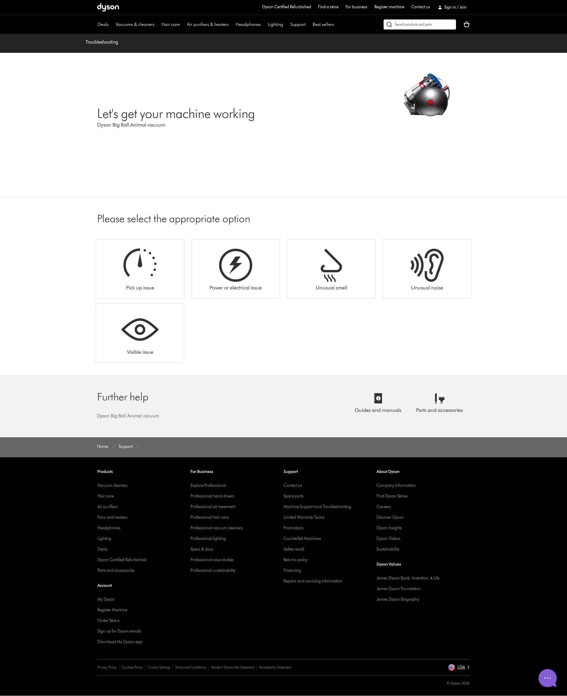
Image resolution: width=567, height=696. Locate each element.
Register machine (389, 6)
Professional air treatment (212, 506)
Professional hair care (209, 517)
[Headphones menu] (264, 24)
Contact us (420, 6)
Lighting (275, 24)
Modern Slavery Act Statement (232, 667)
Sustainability (388, 549)
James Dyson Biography (398, 599)
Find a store (328, 6)
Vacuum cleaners (112, 485)
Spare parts (294, 496)
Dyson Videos (388, 538)
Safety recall (294, 549)
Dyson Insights (389, 527)
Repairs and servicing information (313, 581)
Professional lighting (208, 538)
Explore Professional (208, 485)
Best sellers (323, 24)
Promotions (294, 527)
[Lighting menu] (286, 24)
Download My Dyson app (119, 641)
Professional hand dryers (212, 496)
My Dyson (106, 599)
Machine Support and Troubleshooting (317, 506)
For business (356, 6)
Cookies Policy (132, 667)
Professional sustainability (212, 570)
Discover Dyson (390, 517)
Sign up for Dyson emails (119, 631)
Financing (292, 570)
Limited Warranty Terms (304, 517)
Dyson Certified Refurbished (286, 6)
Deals (103, 24)
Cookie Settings (159, 667)
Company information (396, 485)
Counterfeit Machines (302, 538)
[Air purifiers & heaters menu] (231, 24)
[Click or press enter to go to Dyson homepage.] (108, 7)
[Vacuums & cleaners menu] (157, 24)
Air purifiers (107, 506)
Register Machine (112, 610)
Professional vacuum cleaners (216, 527)
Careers (384, 506)
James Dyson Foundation (399, 588)
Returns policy (295, 559)
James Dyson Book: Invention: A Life (408, 578)
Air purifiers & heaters (208, 24)
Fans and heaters (112, 517)
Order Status (108, 620)
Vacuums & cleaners (135, 24)
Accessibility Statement (275, 667)
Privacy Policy (107, 667)
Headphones (248, 24)
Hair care (171, 24)
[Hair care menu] (183, 24)
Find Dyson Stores (392, 496)
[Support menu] (309, 24)
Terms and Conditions (190, 667)
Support (298, 24)
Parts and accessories (116, 570)
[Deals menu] (112, 24)
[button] (459, 667)
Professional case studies (212, 559)
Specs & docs (201, 549)
